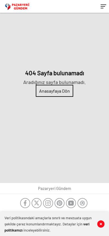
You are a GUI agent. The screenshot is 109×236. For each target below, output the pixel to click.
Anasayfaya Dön (54, 90)
